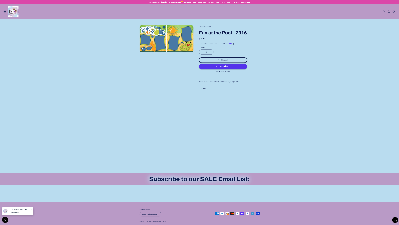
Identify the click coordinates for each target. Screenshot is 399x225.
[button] (4, 11)
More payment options (223, 71)
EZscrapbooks (149, 221)
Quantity (202, 47)
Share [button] (203, 88)
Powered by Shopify (160, 221)
